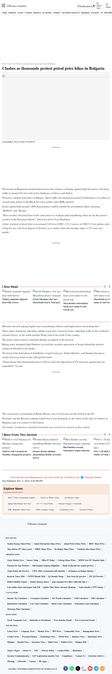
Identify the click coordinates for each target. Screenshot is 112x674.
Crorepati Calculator (39, 598)
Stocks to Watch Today (50, 497)
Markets (37, 13)
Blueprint (47, 13)
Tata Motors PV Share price (19, 549)
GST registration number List (45, 655)
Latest (20, 13)
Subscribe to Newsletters (40, 620)
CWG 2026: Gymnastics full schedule (48, 570)
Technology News (67, 509)
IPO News (56, 631)
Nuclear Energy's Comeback (70, 503)
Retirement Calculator (17, 603)
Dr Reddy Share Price (64, 549)
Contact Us (80, 655)
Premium (12, 13)
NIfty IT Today (48, 560)
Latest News (12, 631)
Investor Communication (18, 655)
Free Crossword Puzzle (85, 620)
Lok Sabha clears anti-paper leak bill (23, 587)
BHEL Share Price (43, 549)
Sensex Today (32, 560)
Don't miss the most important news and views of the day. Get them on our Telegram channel (56, 477)
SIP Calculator (97, 598)
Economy (95, 13)
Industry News (78, 636)
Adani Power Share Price (75, 543)
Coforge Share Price (67, 560)
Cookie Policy (63, 650)
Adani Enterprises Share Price (47, 543)
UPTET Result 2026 (36, 576)
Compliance (67, 655)
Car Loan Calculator (39, 603)
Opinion (56, 13)
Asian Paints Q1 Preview (18, 570)
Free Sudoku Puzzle (63, 620)
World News (63, 636)
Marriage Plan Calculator (18, 609)
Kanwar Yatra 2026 (16, 576)
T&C (36, 650)
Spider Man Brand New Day (19, 503)
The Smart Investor (70, 13)
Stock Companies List (17, 620)
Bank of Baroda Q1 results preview (78, 565)
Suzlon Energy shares (39, 581)
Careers (32, 661)
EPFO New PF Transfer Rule (91, 560)
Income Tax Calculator (17, 598)
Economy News (38, 642)
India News (11, 64)
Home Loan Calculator (62, 603)
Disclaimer (77, 650)
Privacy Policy (48, 650)
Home (4, 13)
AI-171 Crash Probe (44, 503)
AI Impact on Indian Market (80, 570)
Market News (43, 631)
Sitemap (11, 661)
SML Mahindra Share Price (19, 509)
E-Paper (28, 13)
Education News (95, 636)
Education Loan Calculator (87, 603)
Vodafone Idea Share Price (88, 549)
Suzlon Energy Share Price (19, 543)
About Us (27, 650)
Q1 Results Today (72, 497)
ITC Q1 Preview (96, 576)
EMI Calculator (81, 598)
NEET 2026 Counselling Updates (21, 497)
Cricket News (13, 636)
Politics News (66, 642)
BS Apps (43, 661)
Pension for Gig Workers (18, 565)
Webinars (85, 13)
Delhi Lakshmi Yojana (45, 509)
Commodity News (72, 631)
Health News (23, 642)
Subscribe (22, 661)
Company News (28, 631)
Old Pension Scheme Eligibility (46, 565)
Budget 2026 (81, 642)
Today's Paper (13, 650)
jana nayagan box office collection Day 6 (69, 581)
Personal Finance (86, 509)
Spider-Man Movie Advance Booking (59, 587)
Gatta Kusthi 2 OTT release (91, 587)
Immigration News (91, 631)
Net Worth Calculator (61, 598)
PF (102, 13)
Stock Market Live (15, 560)
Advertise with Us (96, 655)
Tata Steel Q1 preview (76, 576)
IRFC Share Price (97, 543)
